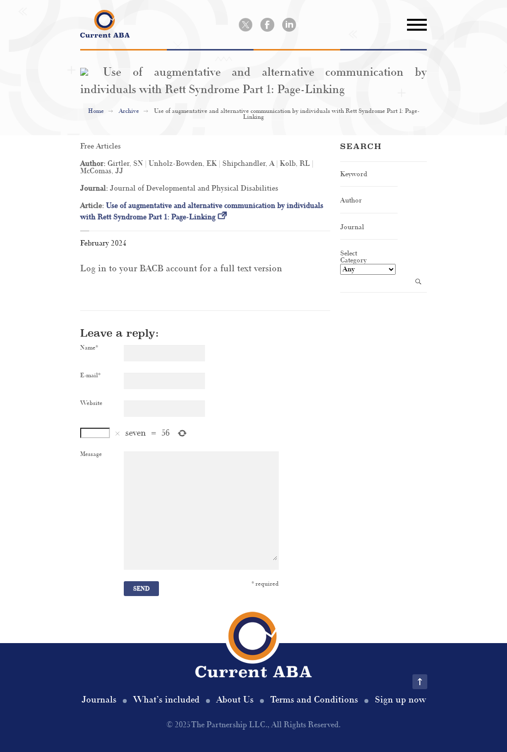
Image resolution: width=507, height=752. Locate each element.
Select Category (353, 256)
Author (351, 200)
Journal (352, 227)
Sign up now (400, 699)
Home (96, 111)
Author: (93, 163)
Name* (89, 348)
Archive (129, 111)
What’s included (166, 699)
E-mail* (90, 376)
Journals (99, 699)
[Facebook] (267, 25)
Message (91, 454)
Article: (93, 205)
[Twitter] (246, 25)
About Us (235, 699)
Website (91, 403)
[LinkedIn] (289, 25)
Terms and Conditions (314, 699)
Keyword (353, 174)
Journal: (95, 188)
